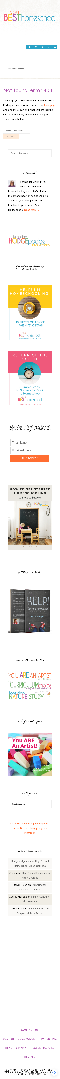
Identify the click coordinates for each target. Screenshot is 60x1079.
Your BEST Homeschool (30, 15)
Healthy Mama (16, 1047)
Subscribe (30, 458)
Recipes (30, 1056)
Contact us (30, 1029)
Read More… (31, 210)
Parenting (49, 1038)
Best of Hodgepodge (19, 1038)
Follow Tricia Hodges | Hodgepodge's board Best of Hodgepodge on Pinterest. (30, 828)
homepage (50, 105)
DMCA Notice (38, 1074)
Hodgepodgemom (21, 861)
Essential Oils (44, 1047)
